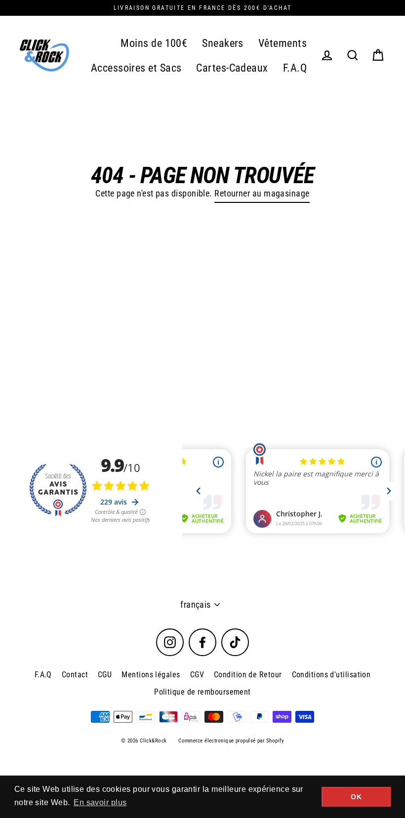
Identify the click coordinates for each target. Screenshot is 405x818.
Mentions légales (151, 674)
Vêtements (282, 43)
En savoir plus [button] (100, 802)
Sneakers (222, 43)
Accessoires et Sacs (136, 68)
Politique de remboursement (202, 692)
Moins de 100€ (154, 43)
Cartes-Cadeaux (232, 68)
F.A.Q (295, 68)
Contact (75, 674)
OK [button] (356, 797)
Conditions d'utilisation (331, 674)
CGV (197, 674)
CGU (105, 674)
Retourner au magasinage (261, 193)
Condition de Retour (248, 674)
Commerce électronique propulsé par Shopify (231, 741)
